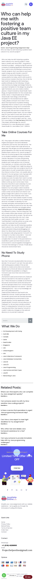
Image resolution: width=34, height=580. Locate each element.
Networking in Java (9, 376)
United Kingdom (8, 351)
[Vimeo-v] (26, 490)
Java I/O (6, 365)
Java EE (5, 362)
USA (4, 353)
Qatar (5, 340)
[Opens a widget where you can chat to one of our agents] (27, 577)
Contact (4, 532)
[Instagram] (21, 490)
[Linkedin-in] (17, 490)
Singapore (6, 345)
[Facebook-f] (7, 490)
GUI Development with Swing (12, 331)
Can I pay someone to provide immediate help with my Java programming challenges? (16, 440)
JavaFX (5, 373)
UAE (4, 348)
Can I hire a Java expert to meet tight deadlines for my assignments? (14, 421)
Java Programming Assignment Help (17, 48)
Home (3, 48)
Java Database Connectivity (12, 359)
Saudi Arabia (7, 342)
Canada (5, 337)
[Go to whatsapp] (4, 575)
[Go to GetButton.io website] (4, 578)
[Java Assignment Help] (7, 4)
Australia (6, 334)
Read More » (4, 396)
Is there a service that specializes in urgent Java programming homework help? (16, 411)
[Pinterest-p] (12, 490)
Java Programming (9, 367)
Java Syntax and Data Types (12, 370)
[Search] (30, 320)
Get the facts (20, 120)
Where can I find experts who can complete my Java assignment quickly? (17, 393)
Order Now (17, 468)
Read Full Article (23, 209)
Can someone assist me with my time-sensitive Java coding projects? (15, 402)
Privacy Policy (5, 524)
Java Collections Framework (12, 356)
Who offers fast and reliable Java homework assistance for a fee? (13, 430)
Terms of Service (6, 528)
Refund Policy (5, 526)
